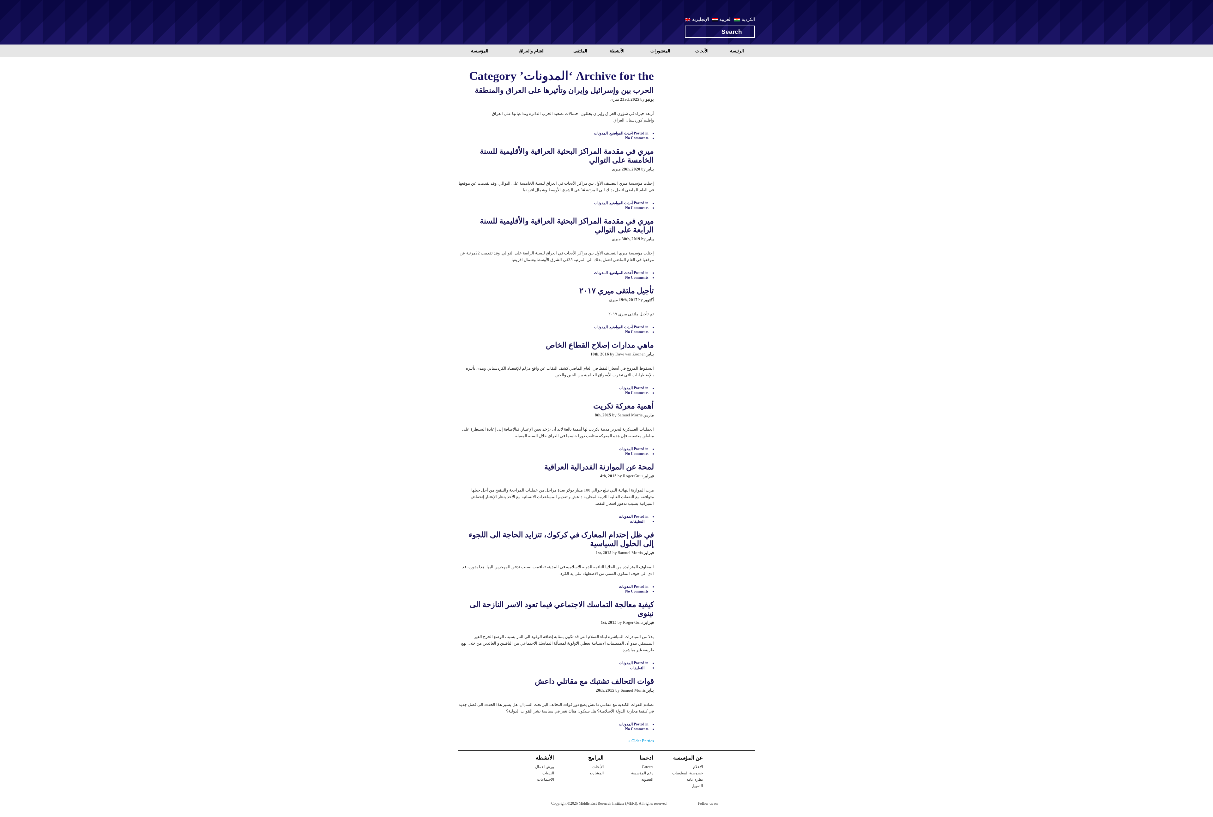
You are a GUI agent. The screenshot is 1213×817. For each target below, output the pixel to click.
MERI (483, 23)
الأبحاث (702, 50)
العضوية (647, 779)
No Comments (637, 138)
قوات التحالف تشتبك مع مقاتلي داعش (594, 681)
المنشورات (660, 50)
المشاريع (597, 773)
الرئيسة (737, 50)
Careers (647, 767)
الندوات (548, 773)
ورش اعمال (544, 767)
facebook (738, 804)
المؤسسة (479, 50)
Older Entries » (641, 741)
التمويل (697, 786)
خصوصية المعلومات (687, 773)
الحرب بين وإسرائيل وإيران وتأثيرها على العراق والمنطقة (564, 90)
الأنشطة (617, 50)
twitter (725, 804)
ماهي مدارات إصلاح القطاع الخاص (600, 345)
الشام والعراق (532, 50)
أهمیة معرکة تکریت (623, 406)
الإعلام (698, 767)
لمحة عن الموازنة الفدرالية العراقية (599, 467)
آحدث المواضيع (621, 133)
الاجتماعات (545, 779)
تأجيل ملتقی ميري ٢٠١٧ (616, 291)
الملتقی (580, 50)
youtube (751, 804)
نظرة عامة (694, 779)
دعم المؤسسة (642, 773)
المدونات (601, 133)
